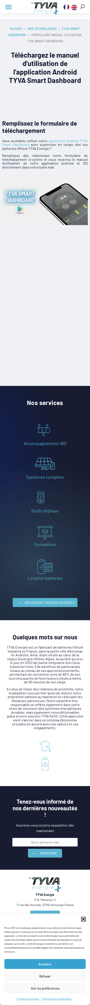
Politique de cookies (28, 998)
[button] (83, 919)
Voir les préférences (45, 988)
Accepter (45, 964)
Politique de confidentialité (56, 998)
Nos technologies (42, 29)
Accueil (16, 29)
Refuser (45, 976)
